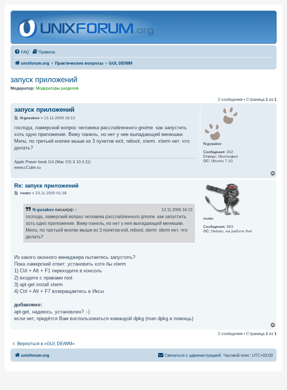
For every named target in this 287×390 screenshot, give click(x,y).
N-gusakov (43, 209)
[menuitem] (21, 51)
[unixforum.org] (86, 27)
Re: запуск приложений (46, 185)
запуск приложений (43, 79)
